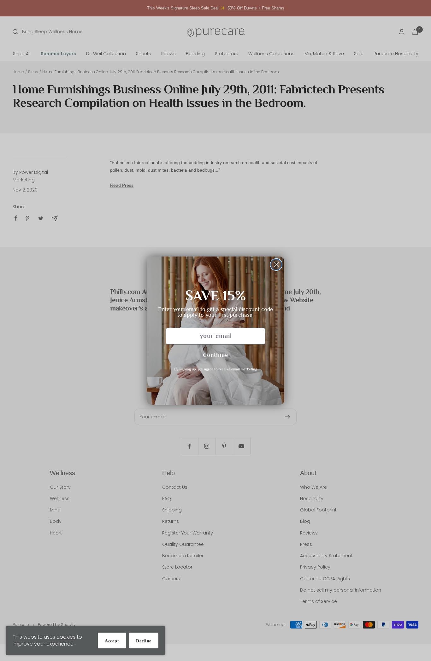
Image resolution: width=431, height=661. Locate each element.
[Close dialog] (276, 264)
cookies (65, 636)
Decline (143, 641)
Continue (215, 355)
